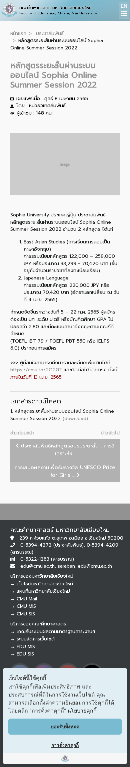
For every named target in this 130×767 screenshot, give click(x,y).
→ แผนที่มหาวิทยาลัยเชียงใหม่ (40, 591)
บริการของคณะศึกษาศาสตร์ (38, 623)
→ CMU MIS (23, 606)
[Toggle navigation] (124, 14)
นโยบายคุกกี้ (82, 710)
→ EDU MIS (22, 646)
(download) (75, 418)
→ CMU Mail (23, 598)
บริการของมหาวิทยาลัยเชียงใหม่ (41, 576)
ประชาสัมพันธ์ (50, 33)
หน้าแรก (18, 33)
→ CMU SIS (22, 613)
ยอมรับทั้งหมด (65, 726)
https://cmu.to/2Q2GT (36, 369)
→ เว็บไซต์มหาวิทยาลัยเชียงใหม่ (41, 583)
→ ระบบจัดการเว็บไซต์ (32, 638)
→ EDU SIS (22, 653)
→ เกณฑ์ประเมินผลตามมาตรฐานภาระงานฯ (52, 631)
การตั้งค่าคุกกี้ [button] (65, 745)
